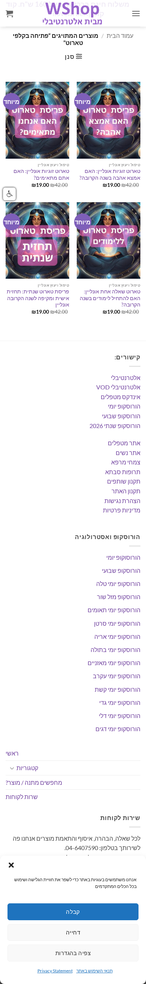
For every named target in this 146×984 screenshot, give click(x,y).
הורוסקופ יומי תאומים (114, 609)
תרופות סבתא (122, 471)
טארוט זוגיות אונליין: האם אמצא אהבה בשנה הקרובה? (109, 174)
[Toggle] (11, 767)
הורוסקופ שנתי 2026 (114, 425)
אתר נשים (128, 452)
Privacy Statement (55, 970)
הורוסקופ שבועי (121, 415)
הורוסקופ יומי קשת (117, 689)
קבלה (73, 911)
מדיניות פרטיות (121, 510)
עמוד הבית (120, 35)
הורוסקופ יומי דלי (119, 715)
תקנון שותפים (123, 481)
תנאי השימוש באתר (94, 970)
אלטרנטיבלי (125, 377)
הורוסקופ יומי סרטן (117, 623)
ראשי (12, 753)
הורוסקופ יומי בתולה (115, 649)
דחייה (73, 932)
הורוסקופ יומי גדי (119, 702)
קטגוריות (27, 767)
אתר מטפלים (124, 442)
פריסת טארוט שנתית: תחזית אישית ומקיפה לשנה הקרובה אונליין (38, 298)
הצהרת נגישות (122, 500)
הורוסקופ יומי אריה (117, 636)
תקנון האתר (126, 490)
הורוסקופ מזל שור (118, 596)
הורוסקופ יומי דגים (117, 728)
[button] (11, 865)
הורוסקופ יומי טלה (118, 583)
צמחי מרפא (125, 462)
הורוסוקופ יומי (123, 557)
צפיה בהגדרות (73, 952)
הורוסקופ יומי (124, 406)
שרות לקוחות (22, 796)
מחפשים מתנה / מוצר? (34, 782)
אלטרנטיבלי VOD (118, 387)
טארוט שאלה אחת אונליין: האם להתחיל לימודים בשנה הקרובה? (110, 298)
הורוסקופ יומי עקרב (116, 675)
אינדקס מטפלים (120, 396)
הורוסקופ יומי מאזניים (114, 662)
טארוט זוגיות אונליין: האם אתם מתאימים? (41, 174)
